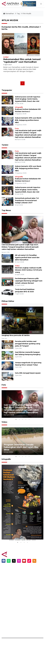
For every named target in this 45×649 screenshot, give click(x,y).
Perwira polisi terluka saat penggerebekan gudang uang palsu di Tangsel (27, 343)
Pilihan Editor (8, 301)
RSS (25, 630)
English (27, 591)
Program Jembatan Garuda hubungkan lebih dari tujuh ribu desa (21, 447)
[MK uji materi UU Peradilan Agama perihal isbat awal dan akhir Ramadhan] (7, 258)
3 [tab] (22, 419)
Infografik (19, 107)
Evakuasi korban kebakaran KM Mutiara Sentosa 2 (21, 534)
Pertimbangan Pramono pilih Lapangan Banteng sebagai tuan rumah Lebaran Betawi (28, 281)
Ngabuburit (29, 572)
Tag (18, 14)
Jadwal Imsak (29, 594)
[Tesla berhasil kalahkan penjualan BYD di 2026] (7, 292)
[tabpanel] (22, 404)
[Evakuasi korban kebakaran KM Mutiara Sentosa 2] (7, 111)
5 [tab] (29, 419)
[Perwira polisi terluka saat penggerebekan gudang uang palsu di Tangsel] (7, 345)
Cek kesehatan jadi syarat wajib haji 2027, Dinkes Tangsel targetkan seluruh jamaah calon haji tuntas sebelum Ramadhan (20, 247)
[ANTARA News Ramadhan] (14, 554)
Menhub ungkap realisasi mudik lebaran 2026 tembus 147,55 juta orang (28, 270)
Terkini (5, 145)
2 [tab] (19, 419)
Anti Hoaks (6, 604)
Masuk (26, 604)
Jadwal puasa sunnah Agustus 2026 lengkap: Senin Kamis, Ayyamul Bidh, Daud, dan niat (27, 99)
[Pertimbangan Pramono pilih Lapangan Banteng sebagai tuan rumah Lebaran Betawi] (7, 282)
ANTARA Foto (30, 634)
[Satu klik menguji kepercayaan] (7, 376)
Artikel (5, 57)
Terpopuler (7, 90)
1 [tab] (16, 419)
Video (17, 266)
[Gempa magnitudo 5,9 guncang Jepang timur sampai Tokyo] (7, 366)
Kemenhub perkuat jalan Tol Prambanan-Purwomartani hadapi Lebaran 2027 (27, 200)
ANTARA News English (33, 600)
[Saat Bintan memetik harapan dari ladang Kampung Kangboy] (7, 355)
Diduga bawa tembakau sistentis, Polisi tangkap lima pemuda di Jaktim (19, 334)
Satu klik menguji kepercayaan (28, 373)
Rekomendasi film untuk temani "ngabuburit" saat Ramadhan (22, 60)
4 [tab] (26, 419)
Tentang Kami (30, 623)
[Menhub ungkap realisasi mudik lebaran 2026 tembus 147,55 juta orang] (7, 269)
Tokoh (26, 583)
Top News (6, 210)
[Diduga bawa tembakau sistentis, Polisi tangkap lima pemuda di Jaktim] (22, 320)
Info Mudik (28, 579)
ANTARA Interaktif (9, 608)
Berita (26, 568)
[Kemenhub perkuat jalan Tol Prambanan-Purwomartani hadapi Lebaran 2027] (7, 201)
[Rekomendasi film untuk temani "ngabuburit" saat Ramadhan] (21, 43)
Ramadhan (9, 14)
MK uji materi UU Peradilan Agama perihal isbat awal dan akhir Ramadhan (27, 257)
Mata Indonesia (8, 611)
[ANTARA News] (11, 3)
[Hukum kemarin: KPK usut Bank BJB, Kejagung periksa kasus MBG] (7, 121)
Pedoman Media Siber (33, 627)
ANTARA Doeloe (8, 615)
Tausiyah (28, 587)
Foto (17, 128)
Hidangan (28, 576)
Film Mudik (26, 14)
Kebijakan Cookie (31, 619)
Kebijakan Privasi (31, 615)
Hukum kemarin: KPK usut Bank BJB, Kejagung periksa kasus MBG (28, 120)
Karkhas (5, 600)
